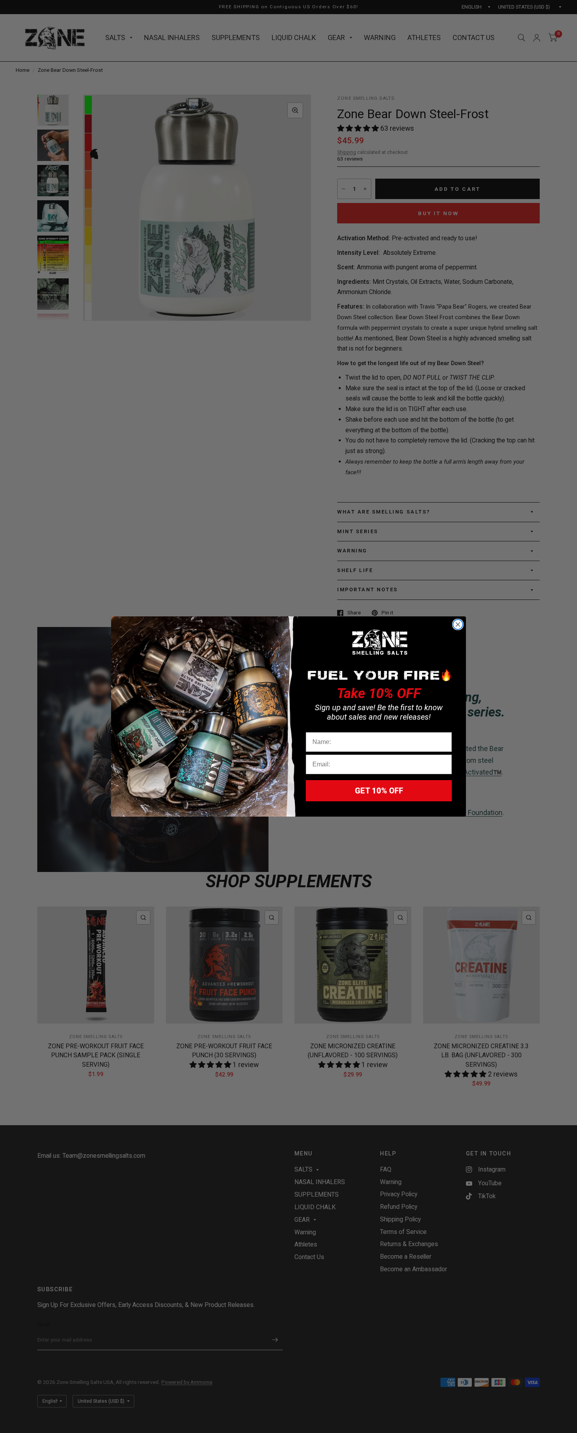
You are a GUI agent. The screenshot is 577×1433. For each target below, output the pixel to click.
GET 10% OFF (379, 790)
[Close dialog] (458, 624)
